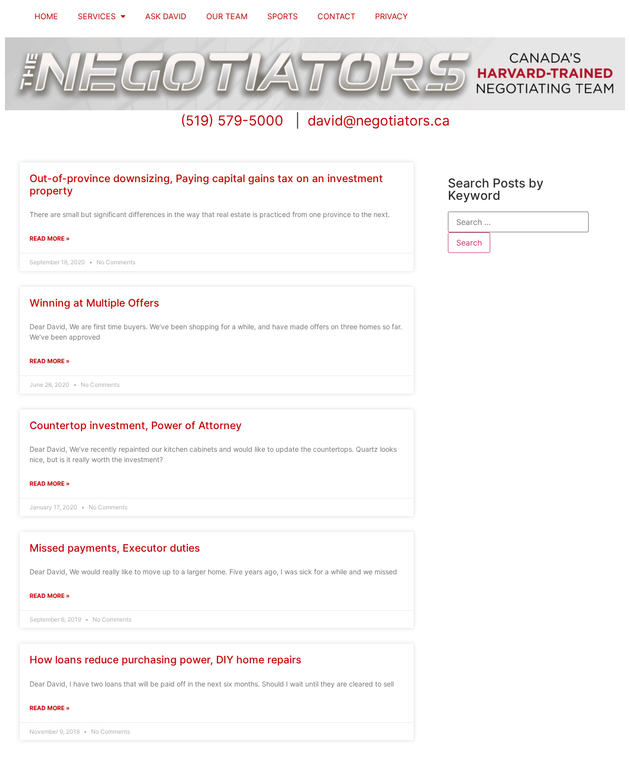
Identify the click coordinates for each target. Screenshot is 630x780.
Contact (336, 16)
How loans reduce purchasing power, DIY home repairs (165, 660)
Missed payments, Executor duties (115, 548)
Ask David (166, 16)
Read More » (50, 238)
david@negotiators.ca (379, 120)
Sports (282, 16)
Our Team (227, 16)
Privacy (391, 16)
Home (46, 16)
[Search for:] (518, 222)
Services (97, 16)
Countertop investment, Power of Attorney (136, 425)
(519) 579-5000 (232, 120)
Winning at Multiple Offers (94, 303)
